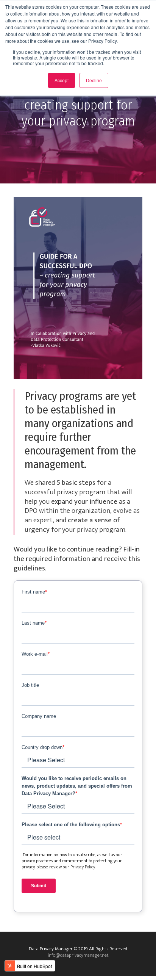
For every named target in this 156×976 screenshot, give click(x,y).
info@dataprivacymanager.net (78, 955)
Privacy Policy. (82, 867)
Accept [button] (62, 80)
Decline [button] (94, 80)
